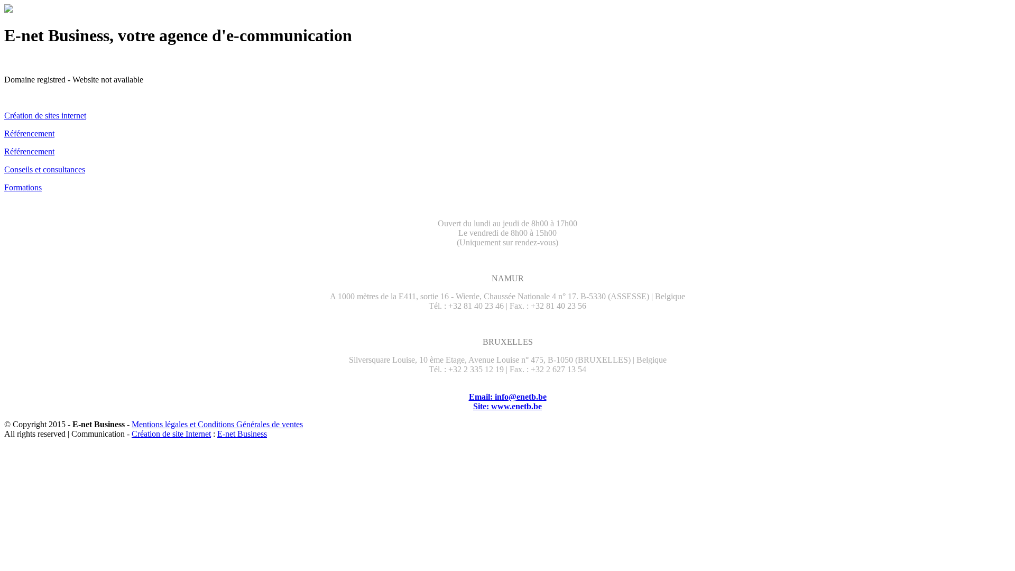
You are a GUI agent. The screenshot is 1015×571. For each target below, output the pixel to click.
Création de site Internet (171, 433)
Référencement (29, 133)
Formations (23, 187)
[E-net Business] (8, 9)
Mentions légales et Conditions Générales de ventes (217, 424)
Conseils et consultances (44, 169)
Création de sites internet (45, 115)
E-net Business (242, 433)
